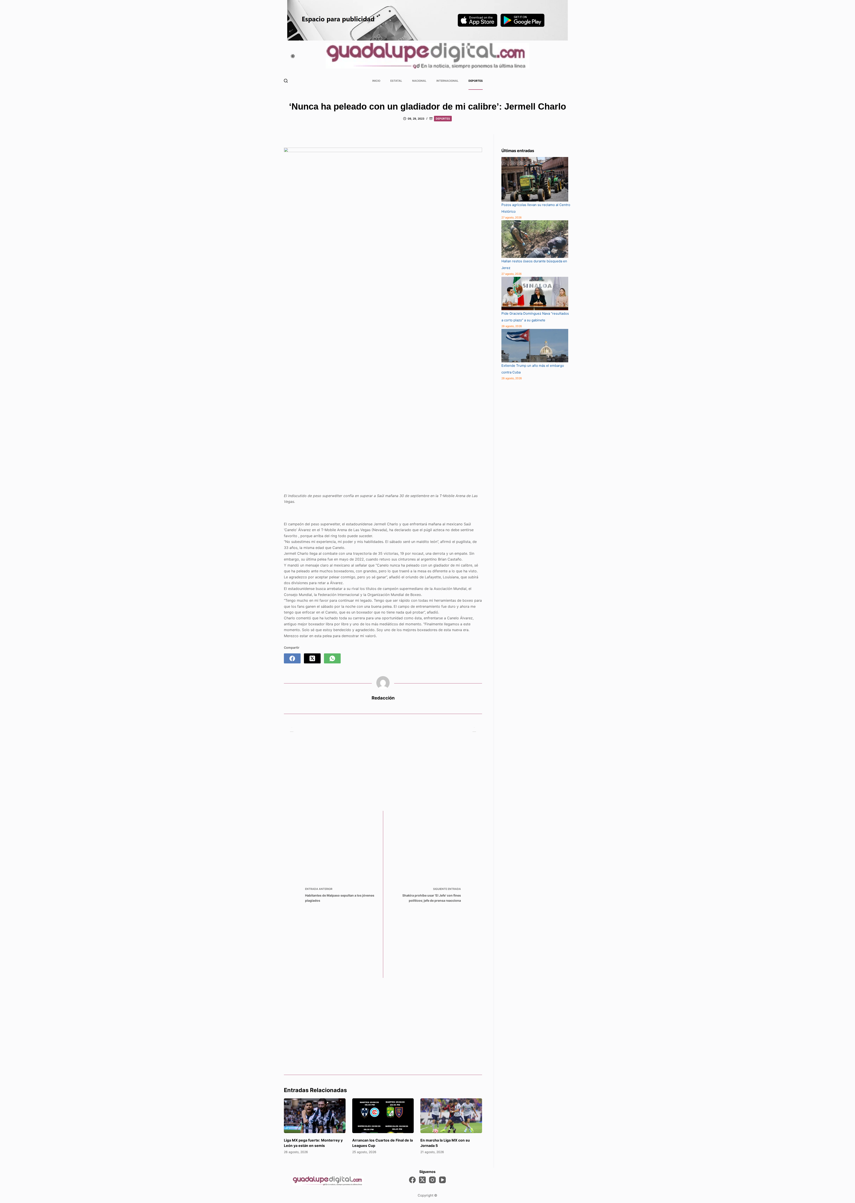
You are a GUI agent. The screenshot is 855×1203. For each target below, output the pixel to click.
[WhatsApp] (332, 658)
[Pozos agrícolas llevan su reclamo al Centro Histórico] (534, 179)
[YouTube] (442, 1179)
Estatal (396, 80)
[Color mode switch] (293, 56)
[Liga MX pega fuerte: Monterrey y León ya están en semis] (315, 1115)
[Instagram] (432, 1179)
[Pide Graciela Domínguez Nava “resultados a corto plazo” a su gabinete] (534, 293)
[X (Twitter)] (312, 658)
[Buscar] (286, 81)
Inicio (376, 80)
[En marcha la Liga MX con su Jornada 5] (451, 1115)
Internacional (447, 80)
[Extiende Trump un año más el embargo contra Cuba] (534, 345)
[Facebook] (292, 658)
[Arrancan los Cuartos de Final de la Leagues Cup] (383, 1115)
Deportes (475, 80)
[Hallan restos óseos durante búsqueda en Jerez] (534, 239)
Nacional (419, 80)
